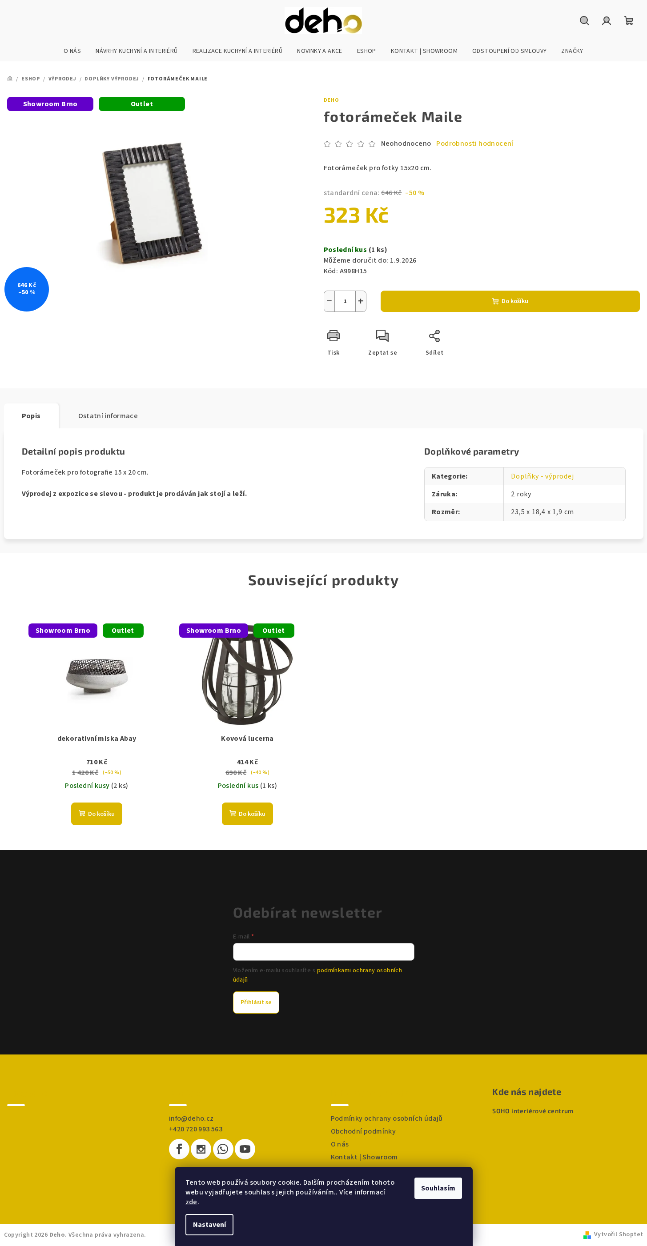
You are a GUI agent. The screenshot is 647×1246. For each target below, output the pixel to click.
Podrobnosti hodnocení (474, 143)
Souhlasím (438, 1188)
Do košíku (515, 301)
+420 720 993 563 (195, 1129)
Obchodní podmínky (363, 1131)
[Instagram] (201, 1149)
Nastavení (209, 1225)
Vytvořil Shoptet (618, 1234)
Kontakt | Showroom (364, 1157)
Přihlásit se (256, 1002)
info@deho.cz (191, 1118)
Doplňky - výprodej (542, 476)
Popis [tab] (31, 416)
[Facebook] (179, 1149)
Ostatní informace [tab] (108, 416)
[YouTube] (245, 1149)
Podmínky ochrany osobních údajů (387, 1118)
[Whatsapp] (223, 1149)
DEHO (331, 100)
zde (191, 1202)
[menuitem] (72, 51)
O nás (340, 1144)
